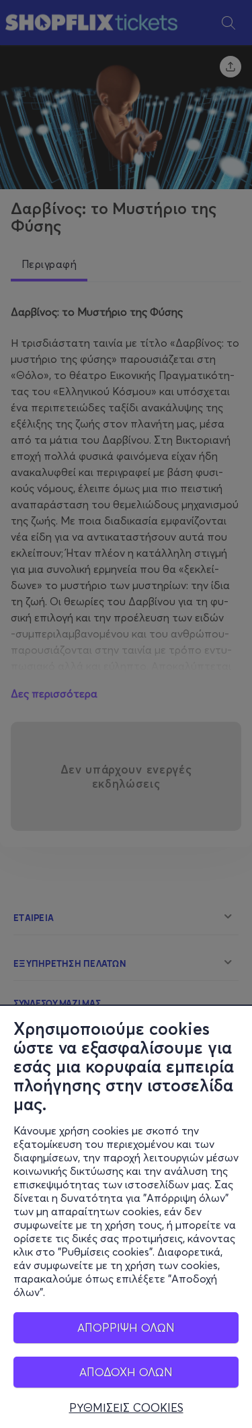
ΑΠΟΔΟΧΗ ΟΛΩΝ (126, 1372)
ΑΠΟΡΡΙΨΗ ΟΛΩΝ (126, 1327)
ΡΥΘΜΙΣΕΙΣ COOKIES (126, 1408)
